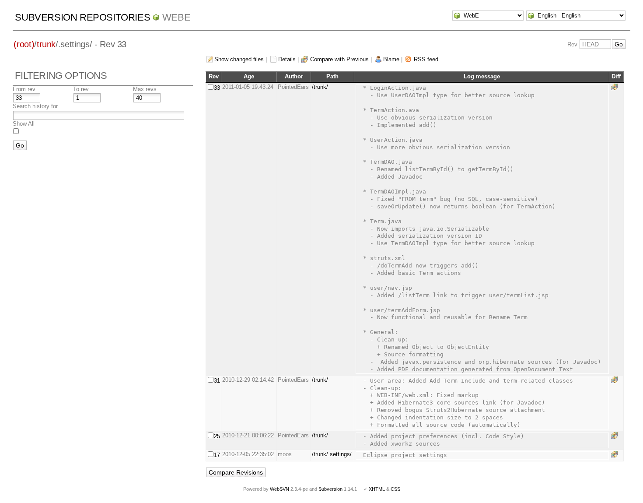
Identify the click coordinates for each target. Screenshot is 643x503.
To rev (81, 89)
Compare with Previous (339, 59)
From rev (24, 89)
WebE (176, 17)
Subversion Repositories (82, 17)
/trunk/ (320, 87)
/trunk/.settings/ (332, 454)
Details (287, 59)
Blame (391, 59)
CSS (395, 489)
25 (217, 436)
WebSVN (279, 489)
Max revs (145, 89)
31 (217, 380)
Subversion (330, 489)
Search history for (35, 106)
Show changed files (239, 59)
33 (217, 87)
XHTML (377, 489)
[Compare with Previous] (616, 87)
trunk (46, 44)
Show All (24, 123)
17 (217, 455)
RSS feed (426, 59)
